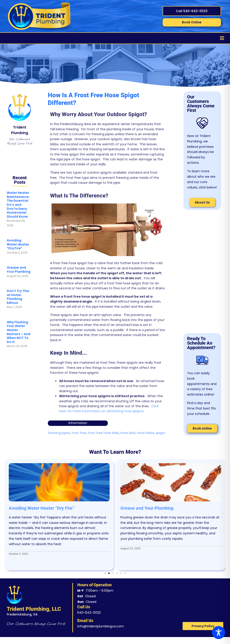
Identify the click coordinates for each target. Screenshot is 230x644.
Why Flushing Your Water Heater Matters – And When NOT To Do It (18, 332)
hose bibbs (145, 433)
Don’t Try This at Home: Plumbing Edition (18, 297)
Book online (202, 428)
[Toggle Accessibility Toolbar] (219, 633)
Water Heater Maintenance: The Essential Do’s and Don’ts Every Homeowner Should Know (18, 204)
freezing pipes (59, 433)
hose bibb (128, 433)
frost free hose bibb (103, 433)
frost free (78, 433)
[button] (7, 513)
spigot (160, 433)
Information (78, 423)
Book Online (191, 22)
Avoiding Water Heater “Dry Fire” (18, 244)
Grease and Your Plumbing (18, 269)
